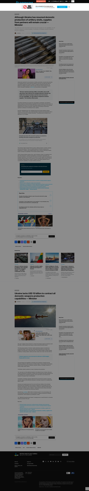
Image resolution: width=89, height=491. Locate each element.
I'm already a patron (62, 6)
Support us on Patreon (40, 7)
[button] (66, 1)
